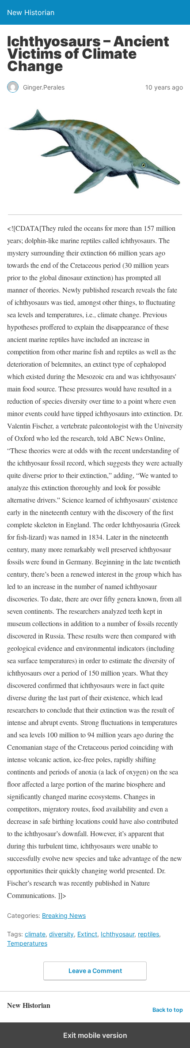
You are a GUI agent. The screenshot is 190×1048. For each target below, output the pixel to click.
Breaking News (64, 915)
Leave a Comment (95, 970)
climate (35, 934)
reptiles (148, 934)
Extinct (87, 934)
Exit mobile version (95, 1035)
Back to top (167, 1010)
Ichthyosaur (117, 934)
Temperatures (27, 943)
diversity (61, 934)
